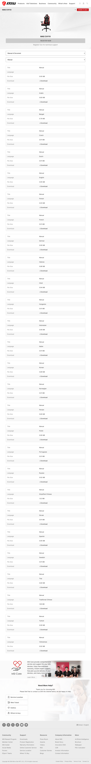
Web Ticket (14, 702)
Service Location (16, 697)
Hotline (13, 708)
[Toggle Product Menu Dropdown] (75, 10)
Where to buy (15, 713)
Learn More (31, 677)
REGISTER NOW (45, 41)
